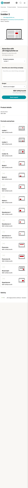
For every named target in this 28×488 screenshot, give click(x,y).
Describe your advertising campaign (12, 67)
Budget (4, 83)
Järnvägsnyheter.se (12, 297)
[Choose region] (16, 3)
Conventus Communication (16, 19)
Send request (14, 97)
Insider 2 (6, 61)
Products (4, 11)
